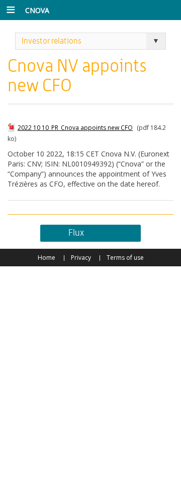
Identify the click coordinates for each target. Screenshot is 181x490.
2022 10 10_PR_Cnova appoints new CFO (75, 127)
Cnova (37, 10)
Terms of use (125, 257)
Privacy (81, 257)
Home (46, 257)
